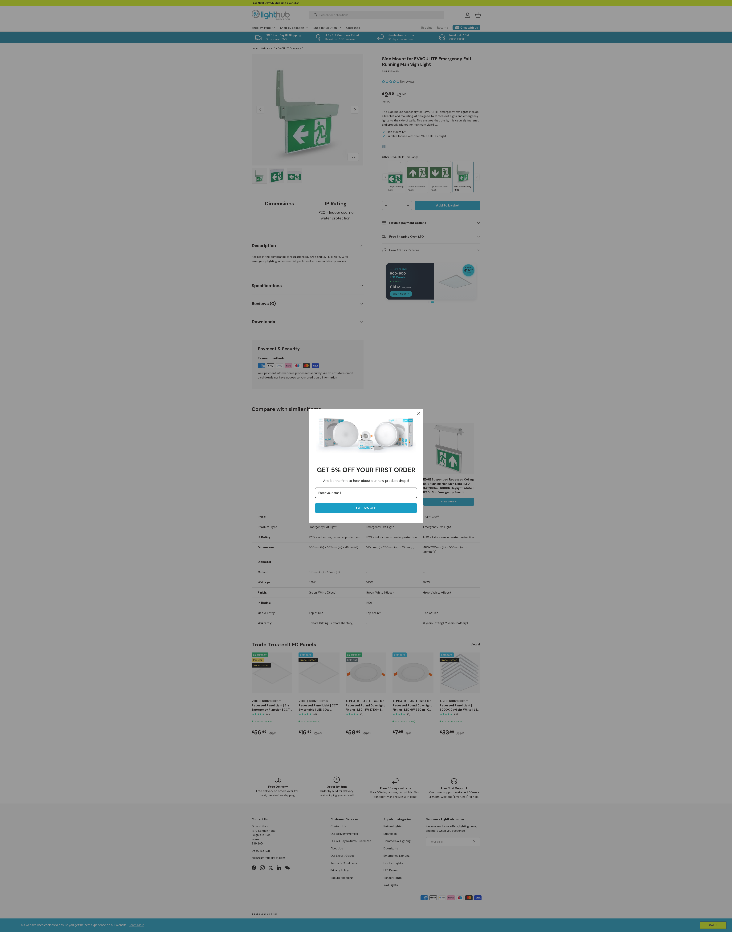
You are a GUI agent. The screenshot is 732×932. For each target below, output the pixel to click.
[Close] (418, 413)
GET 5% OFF (366, 508)
